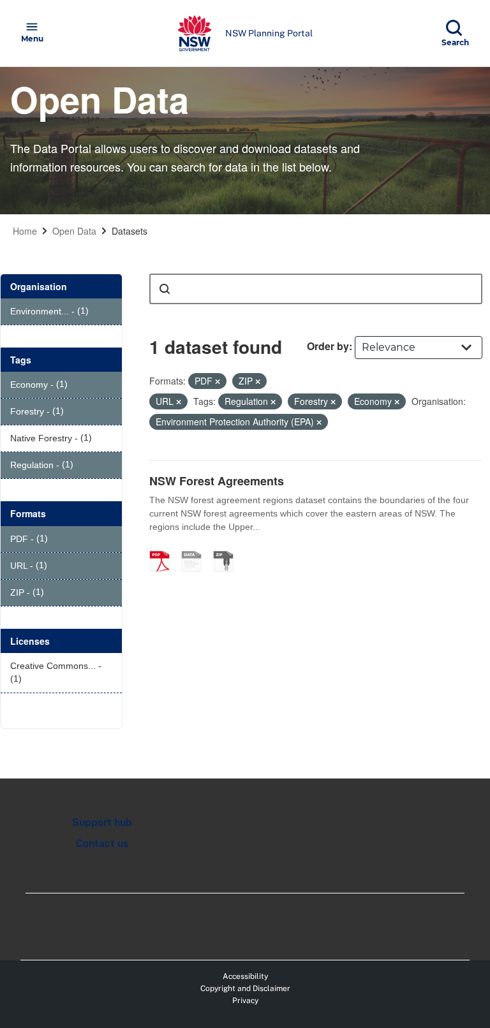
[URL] (196, 547)
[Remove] (217, 381)
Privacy (245, 1000)
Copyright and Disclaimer (245, 988)
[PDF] (164, 547)
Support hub (102, 822)
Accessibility (245, 976)
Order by (328, 346)
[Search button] (164, 289)
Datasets (129, 230)
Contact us (102, 843)
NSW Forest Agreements (216, 481)
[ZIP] (227, 547)
